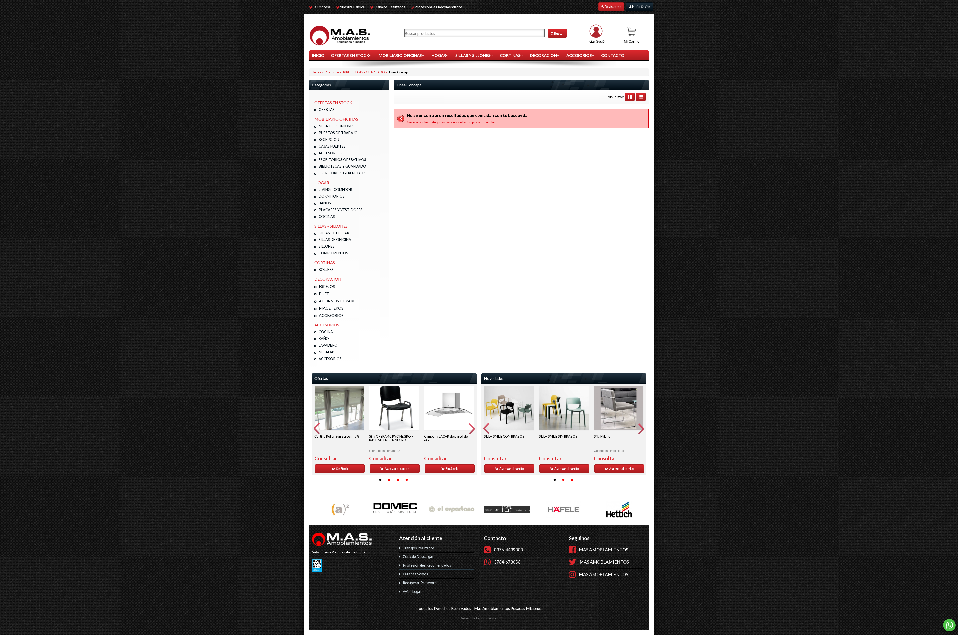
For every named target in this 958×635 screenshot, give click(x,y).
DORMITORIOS (332, 196)
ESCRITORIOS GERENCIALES (342, 173)
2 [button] (389, 480)
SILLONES (327, 246)
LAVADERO (328, 345)
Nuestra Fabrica (352, 7)
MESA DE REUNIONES (336, 126)
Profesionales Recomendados (438, 7)
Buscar (559, 33)
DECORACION (543, 55)
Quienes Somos (415, 574)
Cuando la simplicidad (609, 443)
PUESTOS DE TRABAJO (338, 133)
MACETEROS (331, 308)
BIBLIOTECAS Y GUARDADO (364, 72)
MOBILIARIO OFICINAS (400, 55)
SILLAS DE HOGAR (334, 233)
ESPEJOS (327, 286)
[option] (339, 429)
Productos (332, 72)
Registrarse (612, 7)
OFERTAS (327, 109)
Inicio (318, 55)
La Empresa (322, 7)
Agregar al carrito (396, 469)
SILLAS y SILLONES (472, 55)
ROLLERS (326, 269)
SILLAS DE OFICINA (335, 240)
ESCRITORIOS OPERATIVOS (342, 160)
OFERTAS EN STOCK (350, 55)
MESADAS (327, 352)
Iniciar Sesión (640, 7)
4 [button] (406, 480)
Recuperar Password (420, 583)
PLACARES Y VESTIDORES (340, 210)
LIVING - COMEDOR (335, 189)
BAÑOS (325, 203)
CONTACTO (612, 55)
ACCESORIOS (579, 55)
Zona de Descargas (418, 557)
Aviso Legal (412, 591)
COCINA (326, 332)
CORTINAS (510, 55)
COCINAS (327, 216)
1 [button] (380, 480)
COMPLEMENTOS (333, 253)
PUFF (324, 293)
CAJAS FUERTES (332, 146)
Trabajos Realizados (389, 7)
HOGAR (438, 55)
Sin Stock (342, 469)
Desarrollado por (479, 618)
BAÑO (324, 338)
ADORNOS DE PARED (338, 300)
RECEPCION (329, 139)
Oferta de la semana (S (391, 443)
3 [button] (397, 480)
